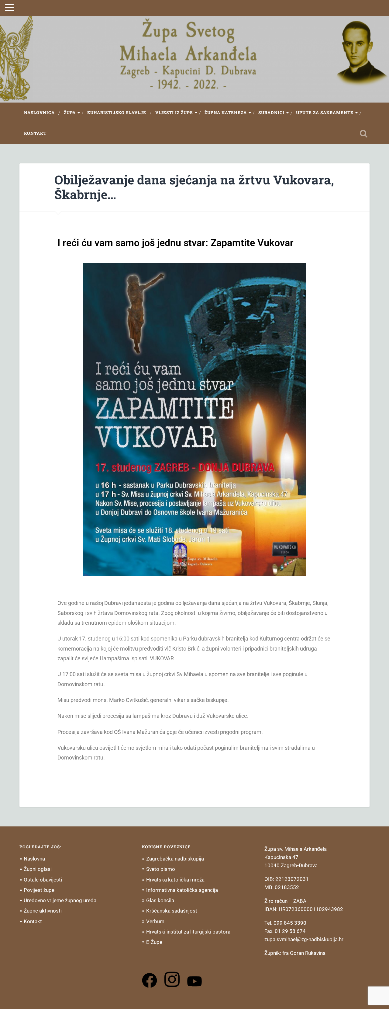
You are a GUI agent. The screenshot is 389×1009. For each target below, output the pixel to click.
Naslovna (34, 859)
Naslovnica (39, 112)
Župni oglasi (38, 869)
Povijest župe (39, 890)
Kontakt (35, 133)
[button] (10, 7)
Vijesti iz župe (174, 112)
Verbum (155, 921)
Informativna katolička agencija (182, 890)
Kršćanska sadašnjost (171, 911)
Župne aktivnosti (43, 911)
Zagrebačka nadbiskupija (175, 859)
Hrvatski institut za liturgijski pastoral (189, 932)
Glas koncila (160, 900)
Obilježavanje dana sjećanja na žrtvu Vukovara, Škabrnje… (194, 187)
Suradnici (271, 112)
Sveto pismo (160, 869)
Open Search (363, 133)
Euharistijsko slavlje (116, 112)
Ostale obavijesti (43, 880)
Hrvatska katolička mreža (175, 880)
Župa (70, 112)
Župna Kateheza (226, 112)
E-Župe (154, 942)
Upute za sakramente (324, 112)
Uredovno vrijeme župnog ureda (60, 900)
